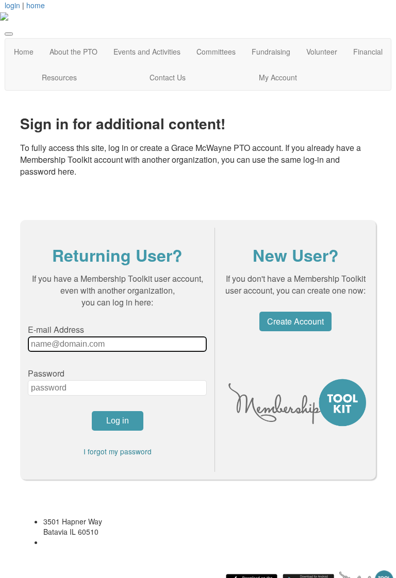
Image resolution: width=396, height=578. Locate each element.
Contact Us (168, 77)
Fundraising (271, 51)
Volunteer (321, 51)
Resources (59, 77)
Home (24, 51)
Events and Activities (146, 51)
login (12, 5)
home (35, 5)
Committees (216, 51)
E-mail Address (56, 329)
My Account (278, 77)
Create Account (295, 321)
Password (46, 373)
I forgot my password (118, 451)
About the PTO (73, 51)
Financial (368, 51)
